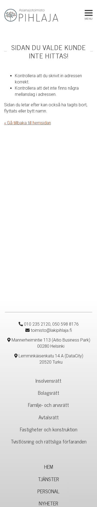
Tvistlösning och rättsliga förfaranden (48, 441)
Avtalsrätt (49, 417)
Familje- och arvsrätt (48, 404)
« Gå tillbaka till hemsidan (27, 122)
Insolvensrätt (48, 380)
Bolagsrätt (48, 392)
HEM (48, 466)
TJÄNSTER (48, 479)
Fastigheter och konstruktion (48, 429)
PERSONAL (48, 491)
